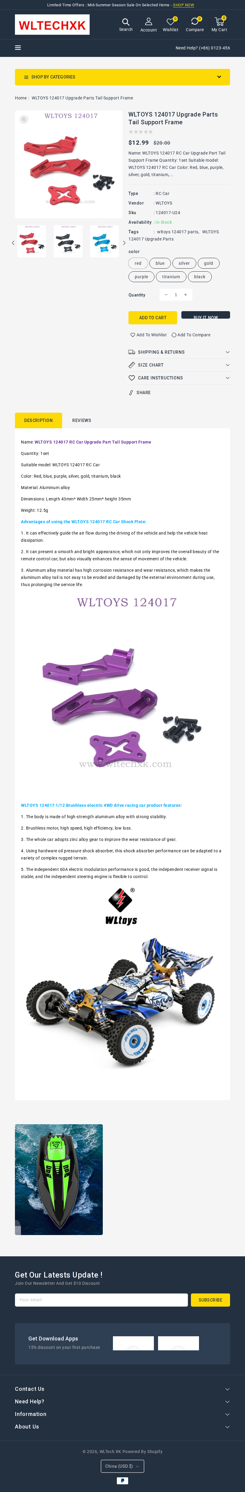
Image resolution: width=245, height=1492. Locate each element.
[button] (126, 25)
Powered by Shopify (142, 1451)
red (138, 263)
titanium (171, 276)
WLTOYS (164, 203)
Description (38, 420)
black (200, 276)
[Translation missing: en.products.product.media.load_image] (31, 241)
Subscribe (211, 1300)
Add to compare (193, 334)
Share (144, 392)
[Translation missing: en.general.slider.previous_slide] (13, 243)
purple (141, 276)
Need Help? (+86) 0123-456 (203, 48)
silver (184, 263)
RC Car (162, 193)
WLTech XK (110, 1451)
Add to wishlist (152, 334)
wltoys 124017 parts (177, 231)
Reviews (81, 420)
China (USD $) (119, 1466)
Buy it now (206, 317)
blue (160, 263)
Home (21, 98)
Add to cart (153, 317)
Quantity (136, 295)
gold (208, 263)
